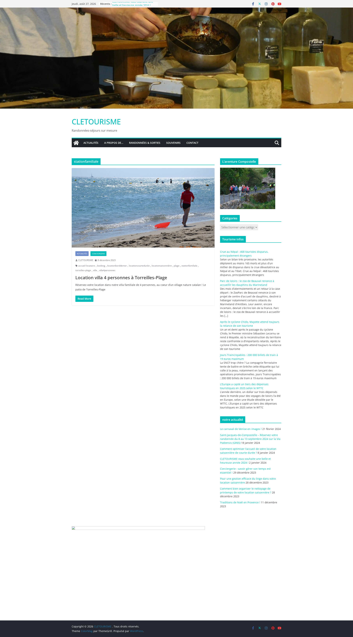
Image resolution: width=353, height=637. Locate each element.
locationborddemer (117, 265)
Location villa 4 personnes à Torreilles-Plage (121, 277)
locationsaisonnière (162, 265)
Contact (192, 142)
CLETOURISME (96, 122)
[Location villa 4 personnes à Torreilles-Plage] (143, 208)
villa (95, 270)
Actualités (90, 142)
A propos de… (113, 142)
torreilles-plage (83, 270)
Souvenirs (173, 142)
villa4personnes (107, 270)
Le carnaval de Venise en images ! (241, 429)
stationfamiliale (189, 265)
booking (101, 265)
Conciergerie (98, 253)
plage (176, 265)
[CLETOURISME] (176, 10)
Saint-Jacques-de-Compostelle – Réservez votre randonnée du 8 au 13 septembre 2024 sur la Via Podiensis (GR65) (250, 438)
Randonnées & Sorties (144, 142)
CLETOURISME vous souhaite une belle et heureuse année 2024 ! (132, 5)
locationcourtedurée (139, 265)
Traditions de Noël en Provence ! (240, 502)
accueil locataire (86, 265)
